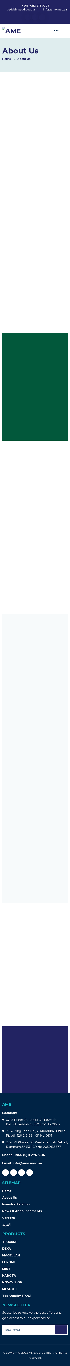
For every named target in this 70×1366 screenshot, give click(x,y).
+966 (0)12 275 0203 (35, 5)
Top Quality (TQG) (16, 1296)
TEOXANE (9, 1242)
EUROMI (8, 1262)
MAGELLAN (11, 1255)
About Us (9, 1197)
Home (6, 59)
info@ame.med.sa (55, 9)
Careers (8, 1218)
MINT (6, 1269)
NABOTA (9, 1275)
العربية (6, 1224)
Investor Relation (16, 1204)
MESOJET (9, 1289)
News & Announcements (22, 1211)
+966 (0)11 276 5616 (29, 1155)
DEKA (6, 1248)
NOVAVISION (12, 1282)
